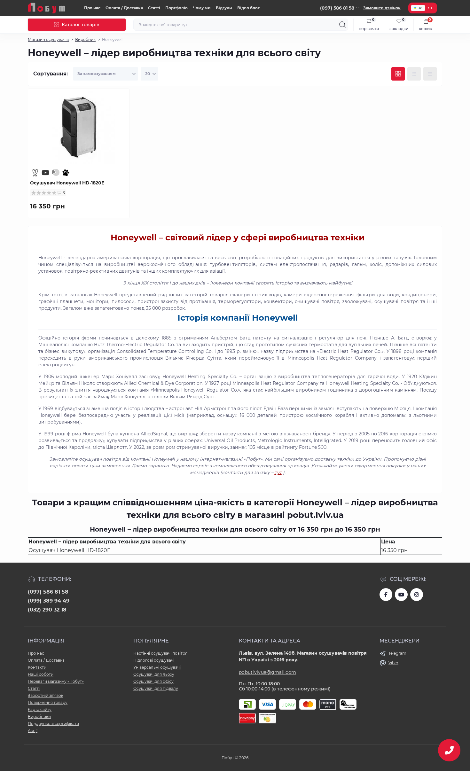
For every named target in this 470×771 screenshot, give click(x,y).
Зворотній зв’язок (45, 695)
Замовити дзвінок (382, 7)
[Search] (342, 25)
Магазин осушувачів (48, 39)
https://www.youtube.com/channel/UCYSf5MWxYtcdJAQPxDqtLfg (401, 594)
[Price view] (430, 74)
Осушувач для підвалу (155, 688)
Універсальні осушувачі (157, 667)
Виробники (39, 716)
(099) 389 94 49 (48, 601)
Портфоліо (176, 7)
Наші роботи (40, 674)
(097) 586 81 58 (48, 592)
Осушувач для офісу (153, 681)
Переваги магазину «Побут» (56, 681)
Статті (154, 7)
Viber (393, 662)
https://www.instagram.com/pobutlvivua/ (416, 594)
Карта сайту (39, 709)
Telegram (397, 653)
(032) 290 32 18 (47, 610)
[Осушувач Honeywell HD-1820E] (78, 127)
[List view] (414, 74)
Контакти (37, 667)
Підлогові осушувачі (153, 660)
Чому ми (202, 7)
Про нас (92, 7)
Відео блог (248, 7)
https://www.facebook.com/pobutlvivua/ (386, 594)
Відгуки (224, 7)
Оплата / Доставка (124, 7)
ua (420, 7)
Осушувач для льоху (153, 674)
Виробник (85, 39)
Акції (32, 730)
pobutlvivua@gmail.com (267, 672)
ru (430, 7)
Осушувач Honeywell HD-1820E (67, 183)
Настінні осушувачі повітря (160, 653)
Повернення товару (47, 702)
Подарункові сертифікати (53, 723)
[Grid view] (398, 74)
